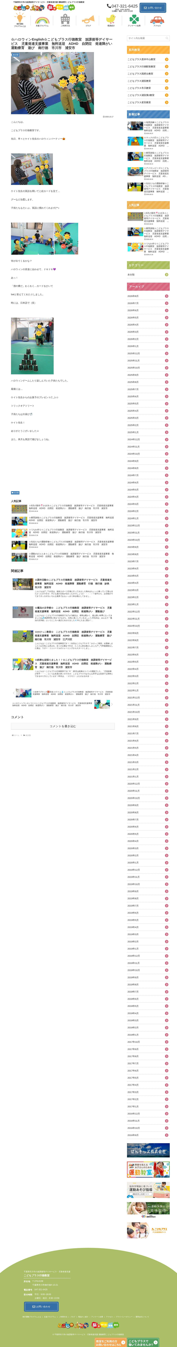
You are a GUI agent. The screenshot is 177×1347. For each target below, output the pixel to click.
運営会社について (142, 1317)
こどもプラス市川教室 (139, 88)
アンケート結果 (97, 1317)
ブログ (72, 1317)
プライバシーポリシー (124, 1317)
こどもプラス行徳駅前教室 (141, 66)
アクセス (109, 1317)
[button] (167, 38)
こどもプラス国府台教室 (140, 73)
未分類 (16, 493)
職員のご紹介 (83, 1317)
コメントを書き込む (63, 726)
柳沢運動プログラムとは (32, 1317)
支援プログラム (50, 1317)
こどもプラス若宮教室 (139, 102)
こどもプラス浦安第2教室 (141, 95)
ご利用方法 (63, 1317)
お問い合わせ (155, 7)
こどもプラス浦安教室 (139, 81)
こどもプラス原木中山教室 (141, 59)
